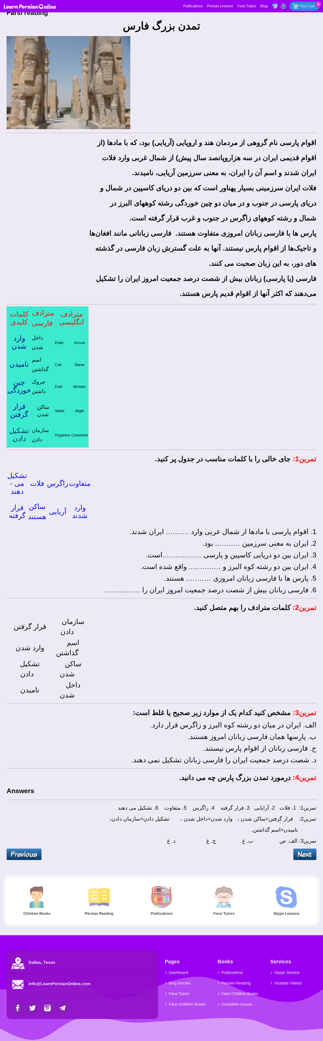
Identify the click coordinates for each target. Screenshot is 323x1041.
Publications (193, 6)
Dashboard (178, 972)
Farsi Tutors (247, 6)
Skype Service (286, 972)
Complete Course (236, 1004)
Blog (264, 6)
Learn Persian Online (29, 6)
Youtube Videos (288, 983)
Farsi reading (28, 12)
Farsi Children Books (187, 1004)
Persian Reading (236, 983)
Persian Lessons (220, 6)
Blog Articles (180, 983)
